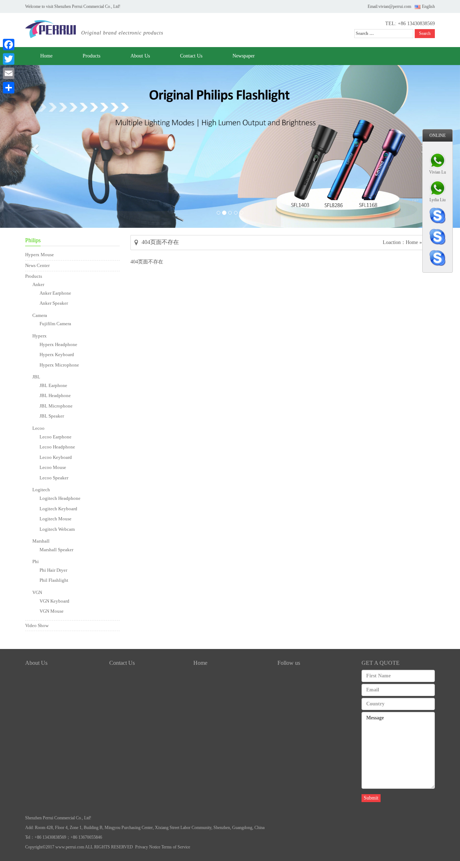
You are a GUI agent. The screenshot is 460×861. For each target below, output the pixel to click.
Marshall (41, 541)
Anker (38, 284)
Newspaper (244, 56)
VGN (37, 592)
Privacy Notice (147, 847)
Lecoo (38, 428)
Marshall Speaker (56, 549)
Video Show (37, 625)
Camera (39, 315)
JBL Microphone (56, 406)
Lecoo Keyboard (56, 457)
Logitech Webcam (57, 529)
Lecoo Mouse (53, 467)
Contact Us (191, 56)
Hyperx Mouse (39, 254)
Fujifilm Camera (55, 323)
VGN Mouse (52, 611)
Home (46, 56)
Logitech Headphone (60, 498)
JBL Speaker (52, 416)
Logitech (41, 489)
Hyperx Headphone (58, 344)
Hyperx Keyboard (57, 354)
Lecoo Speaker (54, 477)
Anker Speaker (54, 303)
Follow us (288, 663)
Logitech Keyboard (58, 508)
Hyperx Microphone (59, 365)
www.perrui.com (69, 847)
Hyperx (39, 336)
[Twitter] (8, 59)
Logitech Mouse (56, 518)
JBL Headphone (55, 395)
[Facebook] (8, 44)
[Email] (8, 73)
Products (91, 56)
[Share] (8, 87)
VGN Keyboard (54, 601)
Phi (35, 561)
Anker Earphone (55, 293)
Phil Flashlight (54, 580)
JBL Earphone (53, 385)
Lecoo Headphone (57, 447)
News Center (37, 265)
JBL (36, 376)
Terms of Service (175, 847)
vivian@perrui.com (394, 6)
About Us (140, 56)
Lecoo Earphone (56, 436)
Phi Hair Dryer (53, 570)
